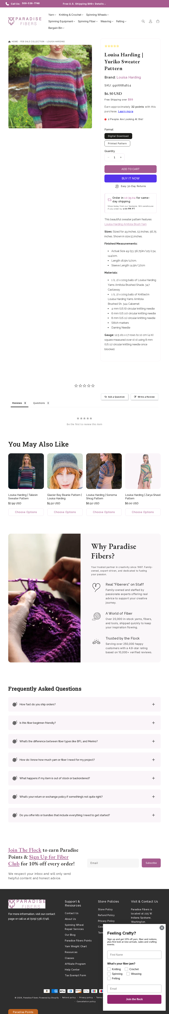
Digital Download (118, 136)
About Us (70, 919)
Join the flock (134, 999)
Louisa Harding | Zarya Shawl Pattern (143, 496)
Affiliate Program (75, 964)
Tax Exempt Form (75, 975)
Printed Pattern (117, 143)
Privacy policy (86, 997)
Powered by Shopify (49, 998)
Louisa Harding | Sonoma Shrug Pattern (101, 496)
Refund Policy (106, 915)
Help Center (72, 969)
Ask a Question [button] (116, 396)
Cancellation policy (86, 1001)
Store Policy (105, 909)
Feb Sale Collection (32, 41)
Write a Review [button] (146, 396)
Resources (71, 952)
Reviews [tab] (17, 403)
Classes (69, 958)
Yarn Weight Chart (76, 946)
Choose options (26, 512)
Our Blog (70, 935)
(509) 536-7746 (39, 918)
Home (14, 41)
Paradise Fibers (30, 998)
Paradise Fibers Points (78, 940)
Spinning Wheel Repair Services (74, 927)
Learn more (125, 111)
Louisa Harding (56, 41)
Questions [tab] (39, 403)
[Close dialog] (161, 927)
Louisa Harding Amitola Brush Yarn (125, 224)
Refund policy (69, 997)
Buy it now (131, 178)
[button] (51, 14)
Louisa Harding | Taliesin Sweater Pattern (23, 496)
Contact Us (71, 913)
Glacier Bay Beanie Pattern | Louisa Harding (64, 496)
